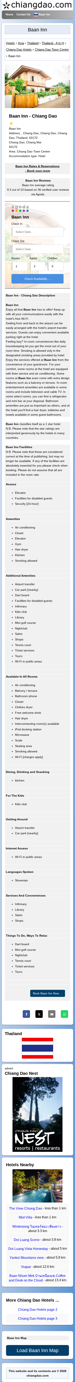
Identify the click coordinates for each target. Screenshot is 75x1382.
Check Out (17, 241)
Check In (16, 223)
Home (9, 14)
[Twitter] (39, 1014)
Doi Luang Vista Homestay (28, 1249)
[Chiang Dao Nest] (37, 1150)
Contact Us (23, 14)
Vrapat (26, 1267)
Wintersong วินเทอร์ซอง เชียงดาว (37, 1226)
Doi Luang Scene (27, 1240)
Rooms (15, 258)
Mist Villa (26, 1217)
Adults (33, 258)
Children (52, 258)
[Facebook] (26, 1014)
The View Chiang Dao (26, 1208)
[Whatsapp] (64, 1014)
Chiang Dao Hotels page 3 (37, 1318)
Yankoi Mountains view (27, 1258)
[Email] (51, 1014)
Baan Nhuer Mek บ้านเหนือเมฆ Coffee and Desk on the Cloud (37, 1278)
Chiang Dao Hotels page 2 (37, 1309)
